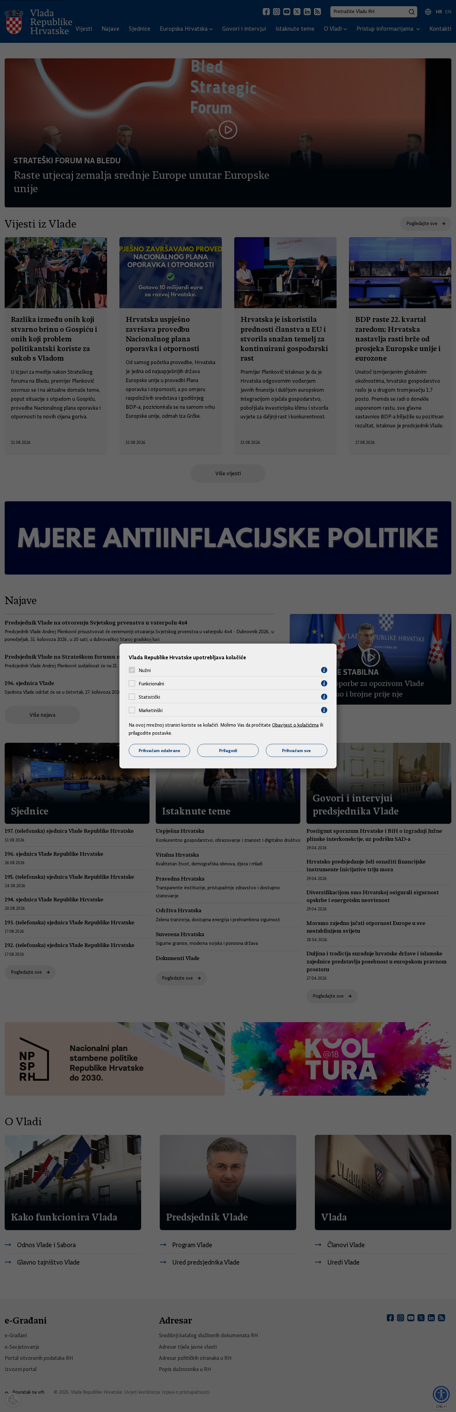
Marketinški (151, 710)
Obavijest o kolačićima (295, 725)
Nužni (145, 670)
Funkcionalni (151, 683)
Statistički (149, 697)
